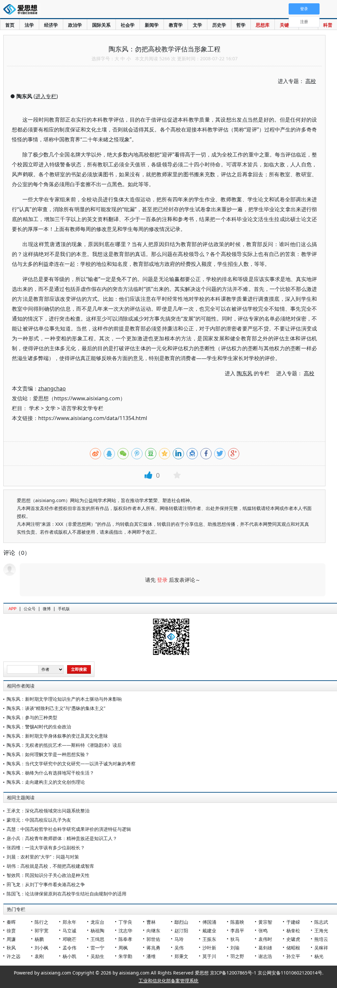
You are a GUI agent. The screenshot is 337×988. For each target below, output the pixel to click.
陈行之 (41, 922)
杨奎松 (293, 930)
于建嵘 (293, 922)
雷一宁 (97, 948)
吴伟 (179, 948)
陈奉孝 (125, 939)
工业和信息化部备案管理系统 (168, 980)
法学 (29, 25)
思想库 (263, 25)
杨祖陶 (97, 930)
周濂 (11, 939)
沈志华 (125, 930)
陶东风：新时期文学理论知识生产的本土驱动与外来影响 (64, 699)
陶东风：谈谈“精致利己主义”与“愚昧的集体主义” (56, 708)
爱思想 (22, 9)
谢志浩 (265, 956)
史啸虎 (293, 939)
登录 (162, 579)
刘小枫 (41, 948)
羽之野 (237, 956)
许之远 (13, 956)
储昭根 (293, 948)
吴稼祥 (321, 948)
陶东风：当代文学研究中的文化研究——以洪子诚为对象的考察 (71, 763)
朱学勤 (125, 956)
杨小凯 (69, 956)
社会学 (128, 25)
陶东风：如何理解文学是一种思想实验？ (48, 754)
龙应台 (97, 922)
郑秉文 (181, 956)
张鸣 (263, 930)
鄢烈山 (181, 922)
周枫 (123, 948)
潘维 (151, 956)
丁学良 (125, 922)
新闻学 (152, 25)
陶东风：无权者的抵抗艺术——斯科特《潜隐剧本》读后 (64, 745)
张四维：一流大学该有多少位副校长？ (46, 847)
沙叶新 (209, 948)
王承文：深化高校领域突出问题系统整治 (48, 810)
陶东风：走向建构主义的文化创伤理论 (46, 782)
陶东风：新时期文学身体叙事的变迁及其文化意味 (57, 736)
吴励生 (97, 956)
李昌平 (237, 930)
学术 (34, 408)
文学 (197, 25)
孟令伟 (69, 948)
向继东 (153, 930)
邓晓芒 (69, 939)
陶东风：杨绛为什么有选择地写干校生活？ (50, 773)
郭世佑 (153, 939)
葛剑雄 (265, 948)
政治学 (75, 25)
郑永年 (69, 922)
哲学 (241, 25)
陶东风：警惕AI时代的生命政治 (39, 726)
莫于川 (209, 956)
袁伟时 (265, 939)
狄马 (235, 939)
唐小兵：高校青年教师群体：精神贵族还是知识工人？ (62, 838)
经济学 (51, 25)
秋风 (11, 948)
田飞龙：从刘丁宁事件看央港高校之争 (46, 884)
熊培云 (321, 939)
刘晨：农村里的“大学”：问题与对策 (43, 857)
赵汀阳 (181, 930)
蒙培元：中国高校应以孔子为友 (39, 820)
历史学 (219, 25)
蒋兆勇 (153, 948)
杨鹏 (39, 939)
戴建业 (209, 930)
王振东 (209, 939)
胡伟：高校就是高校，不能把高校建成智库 (50, 866)
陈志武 (321, 922)
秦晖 (11, 922)
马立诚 (69, 930)
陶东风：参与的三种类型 (32, 717)
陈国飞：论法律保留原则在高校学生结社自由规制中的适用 (66, 893)
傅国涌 (209, 922)
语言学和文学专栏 (82, 408)
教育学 (176, 25)
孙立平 (293, 956)
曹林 (151, 922)
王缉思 (97, 939)
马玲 (179, 939)
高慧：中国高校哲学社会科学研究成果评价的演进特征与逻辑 (69, 829)
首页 (9, 25)
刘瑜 (235, 948)
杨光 (319, 956)
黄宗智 (265, 922)
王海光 (321, 930)
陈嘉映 (237, 922)
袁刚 (39, 956)
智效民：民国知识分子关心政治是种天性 (48, 875)
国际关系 (101, 25)
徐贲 (11, 930)
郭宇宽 (41, 930)
